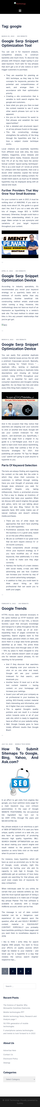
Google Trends (14, 608)
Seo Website (22, 36)
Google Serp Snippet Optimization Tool (20, 43)
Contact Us (8, 1054)
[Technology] (20, 4)
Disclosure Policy (10, 1059)
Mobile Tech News (22, 744)
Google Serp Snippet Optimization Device (20, 278)
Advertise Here (9, 1050)
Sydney (20, 1103)
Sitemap (6, 1063)
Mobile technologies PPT (13, 1012)
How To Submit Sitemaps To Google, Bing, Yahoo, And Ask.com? (20, 755)
